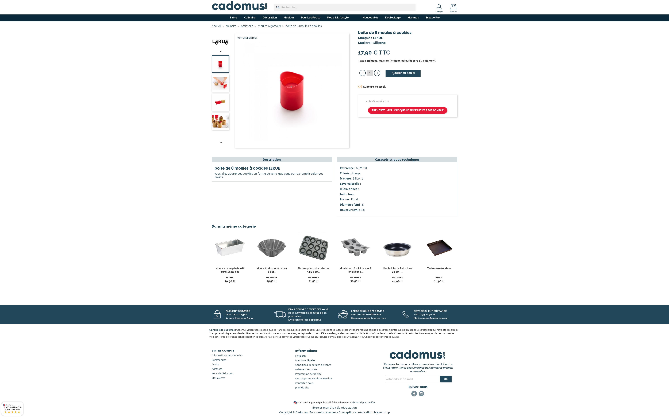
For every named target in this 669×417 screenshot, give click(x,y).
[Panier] (454, 5)
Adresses (217, 369)
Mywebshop (382, 412)
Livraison (300, 355)
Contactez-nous (304, 383)
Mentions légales (305, 360)
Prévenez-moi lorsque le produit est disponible (408, 110)
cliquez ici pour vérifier (363, 402)
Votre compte (223, 351)
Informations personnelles (227, 355)
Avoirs (215, 364)
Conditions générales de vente (313, 365)
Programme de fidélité (308, 374)
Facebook (415, 394)
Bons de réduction (222, 373)
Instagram (422, 394)
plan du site (302, 387)
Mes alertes (218, 378)
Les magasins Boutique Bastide (313, 378)
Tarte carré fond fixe (439, 268)
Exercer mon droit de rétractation (334, 408)
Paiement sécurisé (306, 369)
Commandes (219, 359)
